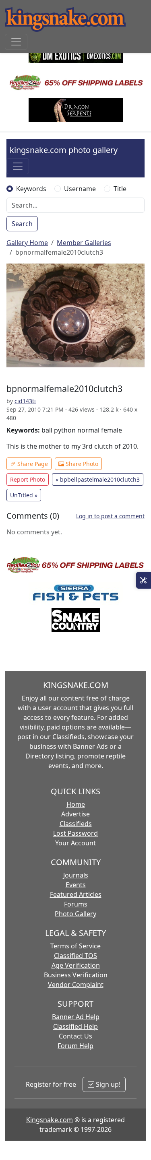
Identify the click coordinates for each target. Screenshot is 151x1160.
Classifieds (76, 823)
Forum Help (75, 1045)
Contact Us (75, 1036)
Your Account (75, 843)
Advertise (75, 814)
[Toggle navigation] (16, 42)
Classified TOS (75, 955)
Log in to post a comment (110, 516)
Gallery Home (27, 242)
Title (120, 188)
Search (22, 223)
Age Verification (76, 965)
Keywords (31, 188)
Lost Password (75, 833)
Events (76, 884)
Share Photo (81, 464)
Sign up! (107, 1084)
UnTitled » (23, 495)
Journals (75, 875)
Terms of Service (75, 946)
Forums (75, 904)
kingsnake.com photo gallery (64, 149)
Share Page (32, 464)
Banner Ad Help (75, 1016)
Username (80, 188)
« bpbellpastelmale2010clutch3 (98, 479)
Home (75, 804)
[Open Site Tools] (143, 580)
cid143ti (25, 401)
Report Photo (27, 479)
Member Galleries (84, 242)
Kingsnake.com (49, 1119)
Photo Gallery (75, 913)
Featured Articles (75, 894)
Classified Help (75, 1026)
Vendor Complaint (75, 984)
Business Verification (76, 974)
